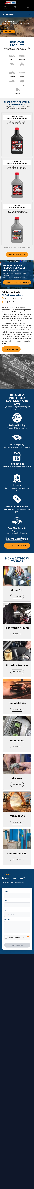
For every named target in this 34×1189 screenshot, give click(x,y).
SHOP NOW (17, 596)
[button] (2, 27)
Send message (17, 945)
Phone (6, 910)
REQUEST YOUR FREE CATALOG (17, 282)
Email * (6, 900)
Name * (6, 891)
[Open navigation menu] (29, 14)
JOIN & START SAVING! (17, 545)
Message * (7, 919)
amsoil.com (21, 538)
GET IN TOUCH (11, 349)
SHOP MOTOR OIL (17, 254)
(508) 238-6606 (9, 302)
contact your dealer (14, 540)
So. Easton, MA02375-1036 (13, 298)
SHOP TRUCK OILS (16, 32)
